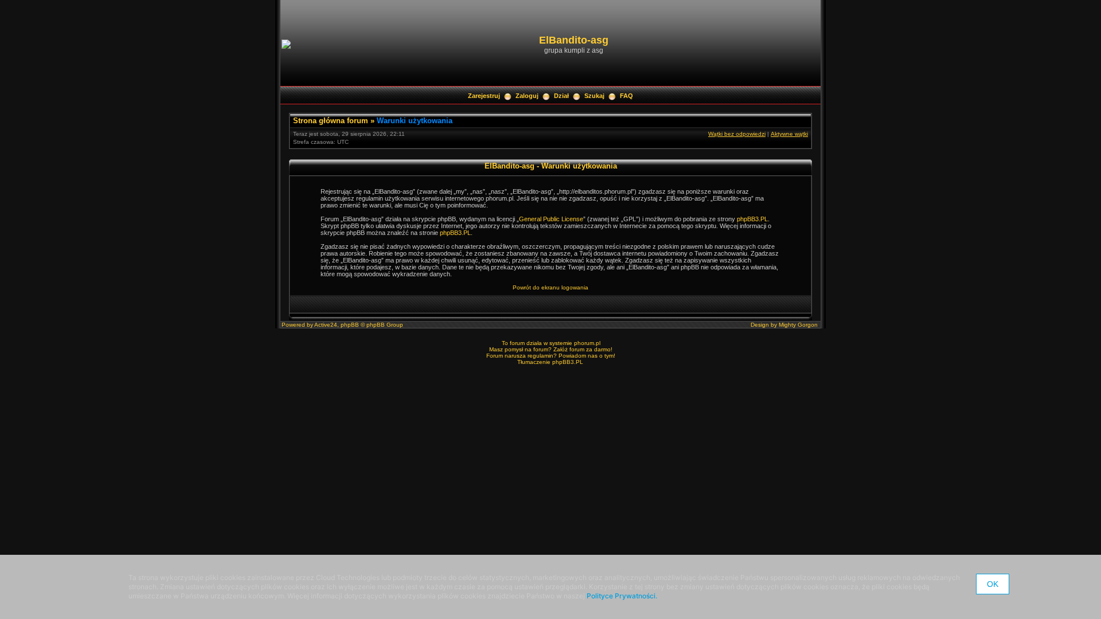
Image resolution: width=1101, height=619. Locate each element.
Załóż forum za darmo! (582, 349)
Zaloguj (527, 95)
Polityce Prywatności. (622, 595)
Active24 (325, 325)
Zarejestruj (484, 95)
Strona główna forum (330, 120)
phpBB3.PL (752, 219)
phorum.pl (587, 343)
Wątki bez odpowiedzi (737, 134)
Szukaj (594, 95)
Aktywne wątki (789, 134)
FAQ (626, 95)
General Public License (551, 219)
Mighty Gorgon (798, 325)
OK (992, 584)
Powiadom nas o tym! (587, 355)
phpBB (350, 325)
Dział (561, 95)
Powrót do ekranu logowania (550, 287)
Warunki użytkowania (414, 120)
